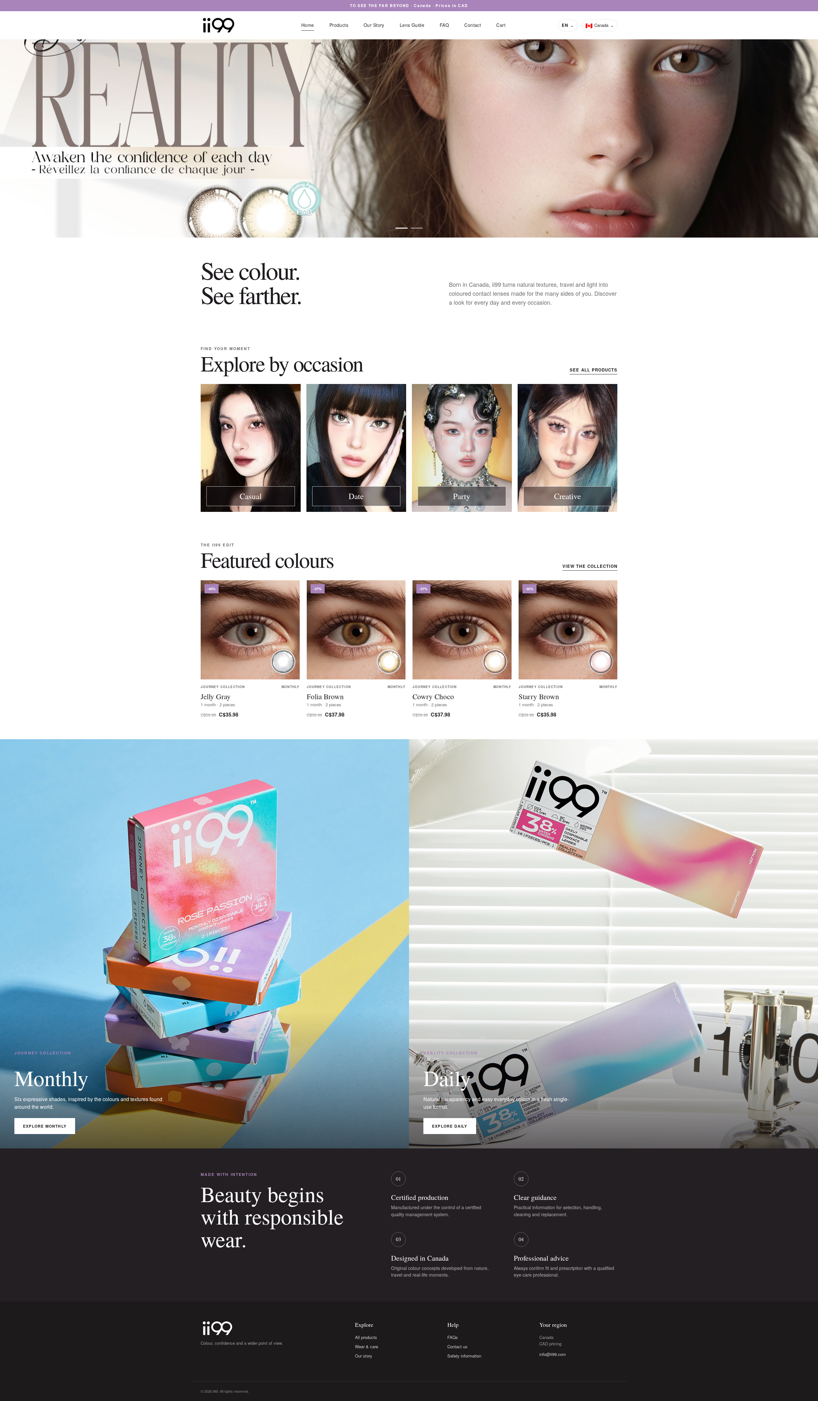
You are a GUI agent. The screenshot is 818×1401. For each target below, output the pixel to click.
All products (366, 1337)
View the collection (589, 566)
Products (338, 25)
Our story (363, 1356)
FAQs (452, 1337)
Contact (472, 25)
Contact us (457, 1346)
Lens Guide (412, 25)
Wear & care (366, 1346)
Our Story (374, 25)
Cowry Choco (433, 696)
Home (307, 25)
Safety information (464, 1356)
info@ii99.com (552, 1354)
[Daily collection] (402, 228)
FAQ (444, 25)
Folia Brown (325, 696)
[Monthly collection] (417, 228)
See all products (593, 370)
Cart (500, 25)
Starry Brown (539, 696)
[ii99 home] (218, 25)
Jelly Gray (216, 696)
